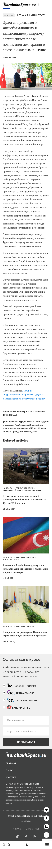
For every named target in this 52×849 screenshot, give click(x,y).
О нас (9, 770)
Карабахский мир (12, 490)
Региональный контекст (31, 15)
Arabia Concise (25, 693)
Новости (7, 488)
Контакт (11, 777)
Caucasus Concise (26, 700)
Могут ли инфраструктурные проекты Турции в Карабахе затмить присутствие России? (24, 394)
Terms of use (31, 829)
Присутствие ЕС (24, 488)
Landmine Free (21, 707)
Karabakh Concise (25, 686)
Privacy (17, 829)
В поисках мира (33, 490)
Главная (11, 763)
